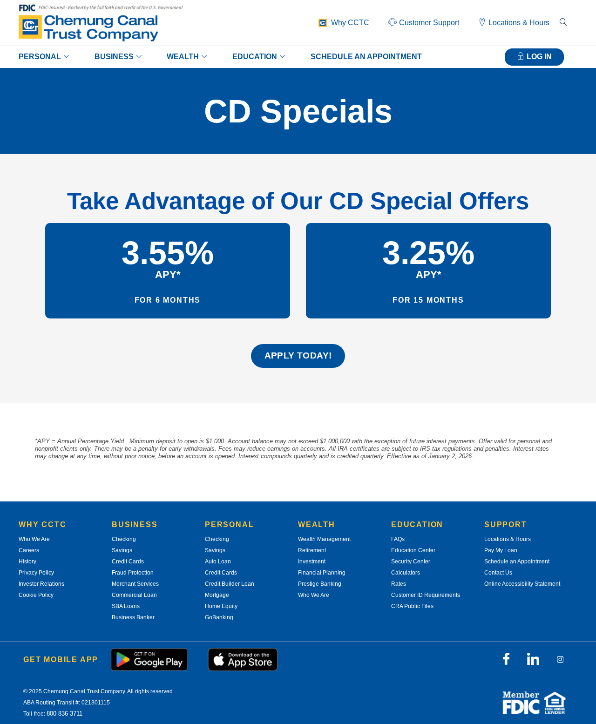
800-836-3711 (64, 713)
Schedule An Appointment (366, 57)
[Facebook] (506, 659)
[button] (563, 23)
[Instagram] (560, 659)
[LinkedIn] (533, 659)
